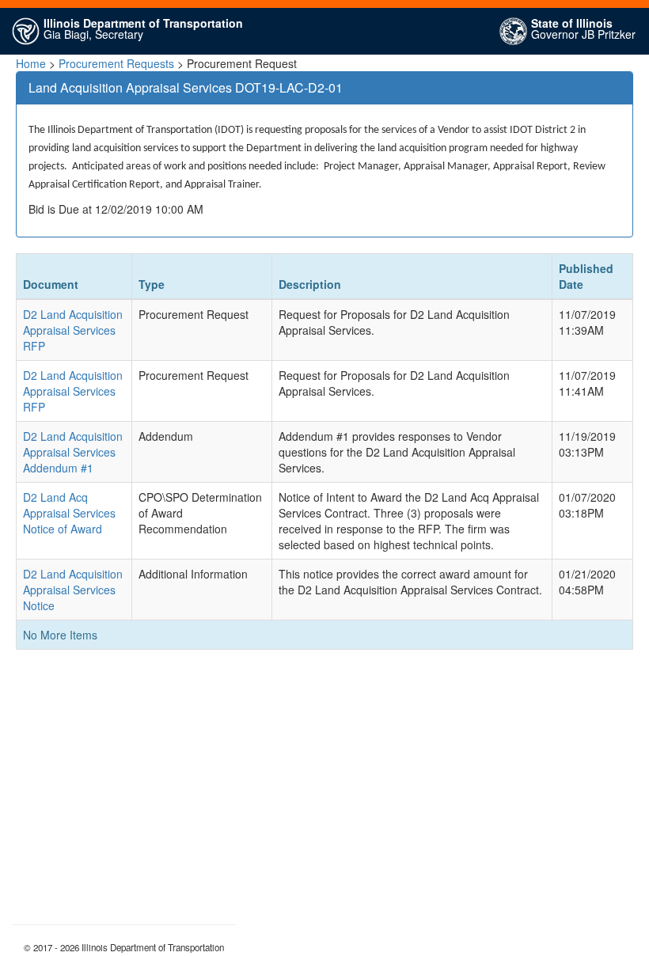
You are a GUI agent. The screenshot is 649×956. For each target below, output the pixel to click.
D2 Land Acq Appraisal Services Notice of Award (69, 513)
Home (31, 63)
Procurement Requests (116, 63)
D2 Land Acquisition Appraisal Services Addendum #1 (73, 452)
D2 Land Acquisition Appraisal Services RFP (73, 330)
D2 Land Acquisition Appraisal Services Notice (73, 589)
